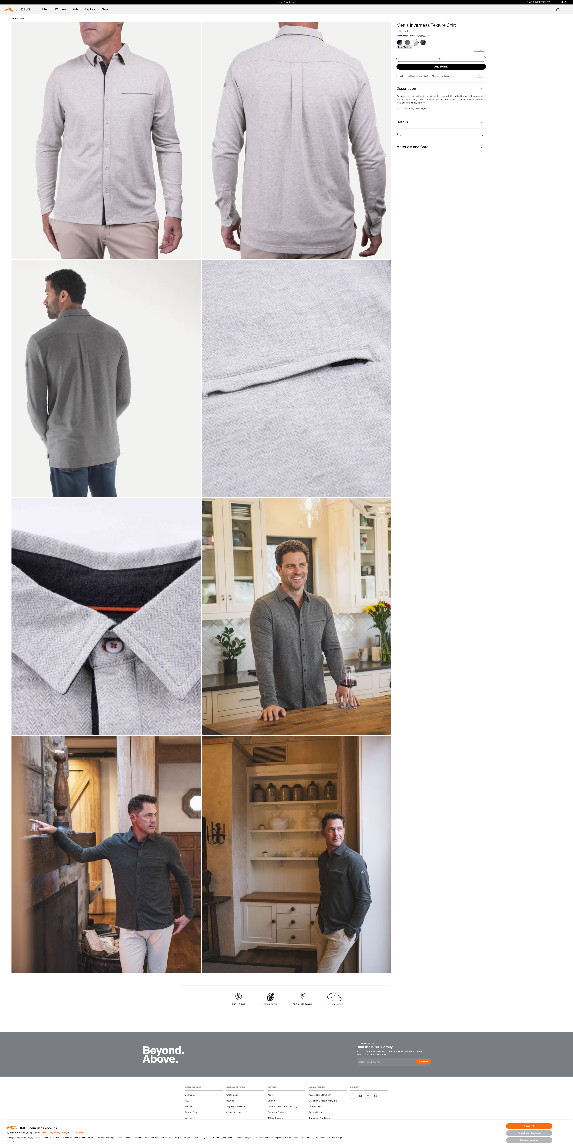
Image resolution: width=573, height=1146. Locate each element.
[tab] (558, 9)
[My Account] (551, 9)
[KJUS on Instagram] (360, 1096)
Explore (90, 9)
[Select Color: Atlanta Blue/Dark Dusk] (400, 42)
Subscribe (424, 1062)
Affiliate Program (275, 1118)
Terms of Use (46, 1133)
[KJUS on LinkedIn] (375, 1096)
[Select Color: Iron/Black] (423, 42)
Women (60, 9)
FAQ (187, 1100)
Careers (271, 1100)
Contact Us (190, 1094)
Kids (75, 9)
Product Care (191, 1112)
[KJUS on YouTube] (368, 1096)
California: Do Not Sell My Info (323, 1100)
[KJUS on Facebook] (353, 1096)
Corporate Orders (276, 1112)
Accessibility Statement (320, 1094)
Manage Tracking (529, 1140)
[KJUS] (17, 9)
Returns (230, 1100)
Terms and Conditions (319, 1118)
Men (45, 9)
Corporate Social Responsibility (282, 1106)
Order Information (234, 1112)
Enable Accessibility (538, 2)
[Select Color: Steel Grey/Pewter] (407, 42)
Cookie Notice (77, 1133)
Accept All (529, 1126)
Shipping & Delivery (235, 1106)
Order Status (232, 1094)
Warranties (190, 1118)
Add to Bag (441, 66)
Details (480, 75)
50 (440, 59)
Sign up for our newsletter (319, 2)
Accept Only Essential (529, 1133)
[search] (546, 9)
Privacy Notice (59, 1133)
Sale (105, 9)
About (270, 1094)
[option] (106, 140)
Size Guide (479, 51)
